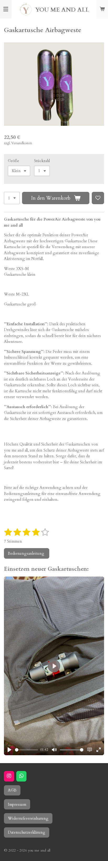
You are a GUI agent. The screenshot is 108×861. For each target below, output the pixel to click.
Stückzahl (42, 160)
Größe (13, 160)
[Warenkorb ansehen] (102, 9)
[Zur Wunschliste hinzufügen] (98, 198)
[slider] (26, 749)
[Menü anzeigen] (6, 9)
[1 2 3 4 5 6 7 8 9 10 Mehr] (12, 198)
